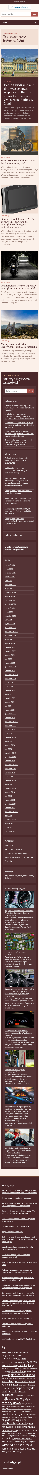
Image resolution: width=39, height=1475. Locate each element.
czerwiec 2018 (10, 780)
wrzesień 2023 (10, 635)
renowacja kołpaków (13, 1426)
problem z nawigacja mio (16, 1414)
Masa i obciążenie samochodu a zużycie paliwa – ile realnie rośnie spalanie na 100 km (18, 1150)
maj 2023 (8, 639)
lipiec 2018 (9, 776)
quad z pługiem (24, 1423)
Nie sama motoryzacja (13, 849)
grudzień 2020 (10, 714)
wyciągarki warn (18, 1438)
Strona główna (19, 2)
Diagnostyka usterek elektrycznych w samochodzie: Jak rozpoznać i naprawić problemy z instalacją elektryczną (19, 992)
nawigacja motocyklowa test (15, 1409)
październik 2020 (11, 722)
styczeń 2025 (10, 600)
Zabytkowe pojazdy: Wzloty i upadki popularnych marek (16, 1256)
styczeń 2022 (10, 663)
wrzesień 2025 (10, 585)
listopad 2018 (10, 761)
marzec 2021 (10, 702)
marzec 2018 (10, 792)
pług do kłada (9, 1420)
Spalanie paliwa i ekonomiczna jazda (19, 857)
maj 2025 (8, 588)
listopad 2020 (10, 718)
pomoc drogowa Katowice (21, 1411)
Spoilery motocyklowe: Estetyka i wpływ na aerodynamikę (18, 1220)
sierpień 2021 (10, 682)
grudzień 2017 (10, 804)
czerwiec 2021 (10, 690)
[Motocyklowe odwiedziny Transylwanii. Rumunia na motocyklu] (19, 324)
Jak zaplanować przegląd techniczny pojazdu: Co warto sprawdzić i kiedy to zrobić (19, 1204)
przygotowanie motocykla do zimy (23, 1417)
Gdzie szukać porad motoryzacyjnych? (17, 1318)
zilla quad (27, 1448)
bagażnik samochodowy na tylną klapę (19, 1363)
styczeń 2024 (10, 624)
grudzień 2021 (10, 667)
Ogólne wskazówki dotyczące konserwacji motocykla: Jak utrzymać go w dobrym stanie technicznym (19, 1239)
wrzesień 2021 (10, 678)
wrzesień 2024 (10, 604)
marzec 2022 (10, 655)
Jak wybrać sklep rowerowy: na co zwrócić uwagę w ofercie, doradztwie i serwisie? (19, 407)
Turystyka (7, 81)
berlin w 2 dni (7, 1368)
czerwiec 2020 (10, 737)
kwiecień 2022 (10, 651)
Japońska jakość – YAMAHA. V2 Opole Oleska (19, 1339)
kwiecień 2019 (10, 753)
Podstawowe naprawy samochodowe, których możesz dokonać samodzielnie (17, 1271)
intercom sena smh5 (7, 1378)
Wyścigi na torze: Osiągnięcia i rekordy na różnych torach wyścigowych (16, 460)
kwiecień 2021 (10, 698)
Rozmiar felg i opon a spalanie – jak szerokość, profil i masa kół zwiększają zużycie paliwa (18, 442)
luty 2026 (8, 581)
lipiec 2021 (9, 686)
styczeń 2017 (10, 831)
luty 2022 (8, 659)
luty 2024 (8, 620)
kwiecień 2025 (10, 592)
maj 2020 (8, 741)
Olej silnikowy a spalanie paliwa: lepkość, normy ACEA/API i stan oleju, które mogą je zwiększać (19, 433)
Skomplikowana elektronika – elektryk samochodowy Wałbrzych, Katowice (18, 1032)
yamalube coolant (12, 1448)
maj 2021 (8, 694)
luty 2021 (8, 706)
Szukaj (34, 14)
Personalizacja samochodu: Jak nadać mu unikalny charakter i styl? (18, 1279)
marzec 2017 (10, 823)
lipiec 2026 (9, 569)
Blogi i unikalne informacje (12, 1231)
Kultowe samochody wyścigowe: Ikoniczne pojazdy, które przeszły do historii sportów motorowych (18, 1303)
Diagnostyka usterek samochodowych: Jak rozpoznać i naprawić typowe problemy (18, 1286)
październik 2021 (11, 675)
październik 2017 (11, 812)
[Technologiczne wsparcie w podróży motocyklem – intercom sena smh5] (19, 265)
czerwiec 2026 (10, 573)
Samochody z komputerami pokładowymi (18, 1198)
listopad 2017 (10, 808)
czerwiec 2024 (10, 616)
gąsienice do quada (21, 1375)
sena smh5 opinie (24, 1430)
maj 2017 (8, 815)
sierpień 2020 (10, 729)
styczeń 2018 (10, 800)
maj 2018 (8, 784)
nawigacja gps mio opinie (17, 1406)
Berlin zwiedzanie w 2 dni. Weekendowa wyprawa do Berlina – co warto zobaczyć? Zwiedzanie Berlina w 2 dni (19, 93)
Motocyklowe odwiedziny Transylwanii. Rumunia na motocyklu (19, 345)
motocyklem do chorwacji (24, 1395)
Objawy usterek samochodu (16, 853)
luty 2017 (8, 827)
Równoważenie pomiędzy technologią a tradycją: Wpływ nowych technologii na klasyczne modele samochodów (17, 481)
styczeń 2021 (10, 710)
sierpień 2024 (10, 608)
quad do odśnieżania (14, 1421)
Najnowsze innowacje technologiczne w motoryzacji (17, 1325)
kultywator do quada (27, 1385)
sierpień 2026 (10, 565)
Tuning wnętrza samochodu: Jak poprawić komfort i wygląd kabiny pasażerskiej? (18, 510)
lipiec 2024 (9, 612)
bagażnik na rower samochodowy (12, 1356)
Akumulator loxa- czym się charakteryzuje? (15, 1071)
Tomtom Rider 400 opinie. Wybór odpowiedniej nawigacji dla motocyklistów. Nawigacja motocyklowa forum (17, 223)
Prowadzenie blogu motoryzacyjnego (16, 1226)
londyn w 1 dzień (8, 1388)
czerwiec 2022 (10, 647)
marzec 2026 (10, 577)
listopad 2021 (10, 671)
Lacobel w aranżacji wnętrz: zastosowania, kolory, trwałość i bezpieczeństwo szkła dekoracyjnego (19, 416)
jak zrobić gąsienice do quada (18, 1381)
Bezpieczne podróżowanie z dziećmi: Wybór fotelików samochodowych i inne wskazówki (19, 913)
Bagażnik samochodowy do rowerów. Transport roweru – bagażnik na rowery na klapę (19, 500)
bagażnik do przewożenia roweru (15, 1352)
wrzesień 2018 (10, 768)
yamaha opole (29, 1441)
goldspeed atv (17, 1371)
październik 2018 (11, 765)
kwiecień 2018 (10, 788)
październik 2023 (11, 631)
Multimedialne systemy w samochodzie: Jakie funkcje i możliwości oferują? (16, 470)
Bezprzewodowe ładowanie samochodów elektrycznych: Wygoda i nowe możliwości (18, 1294)
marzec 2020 (10, 745)
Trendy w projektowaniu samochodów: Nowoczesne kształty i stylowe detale (19, 521)
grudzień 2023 (10, 628)
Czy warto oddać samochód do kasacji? (17, 953)
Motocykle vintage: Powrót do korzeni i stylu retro (19, 1263)
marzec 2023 (10, 643)
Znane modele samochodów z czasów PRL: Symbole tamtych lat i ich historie (18, 1212)
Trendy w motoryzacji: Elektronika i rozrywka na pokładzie (18, 492)
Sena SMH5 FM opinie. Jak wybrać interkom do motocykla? (18, 162)
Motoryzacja (5, 157)
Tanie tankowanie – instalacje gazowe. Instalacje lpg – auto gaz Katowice (17, 1312)
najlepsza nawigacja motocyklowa (16, 1400)
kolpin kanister (10, 1384)
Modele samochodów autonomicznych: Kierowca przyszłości (17, 1248)
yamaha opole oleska (17, 1445)
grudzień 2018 (10, 757)
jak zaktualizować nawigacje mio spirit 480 (24, 1378)
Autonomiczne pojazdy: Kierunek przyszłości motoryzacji (19, 1332)
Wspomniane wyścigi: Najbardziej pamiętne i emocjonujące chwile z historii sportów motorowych (18, 1108)
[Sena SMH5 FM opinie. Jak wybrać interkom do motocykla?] (19, 140)
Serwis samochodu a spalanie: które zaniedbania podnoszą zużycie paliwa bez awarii (19, 425)
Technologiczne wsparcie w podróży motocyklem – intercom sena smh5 (18, 287)
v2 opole (6, 1438)
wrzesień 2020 (10, 725)
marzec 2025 (10, 596)
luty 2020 (8, 749)
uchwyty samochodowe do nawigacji (21, 1435)
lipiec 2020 (9, 733)
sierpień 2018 (10, 772)
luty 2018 (8, 796)
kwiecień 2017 (10, 819)
